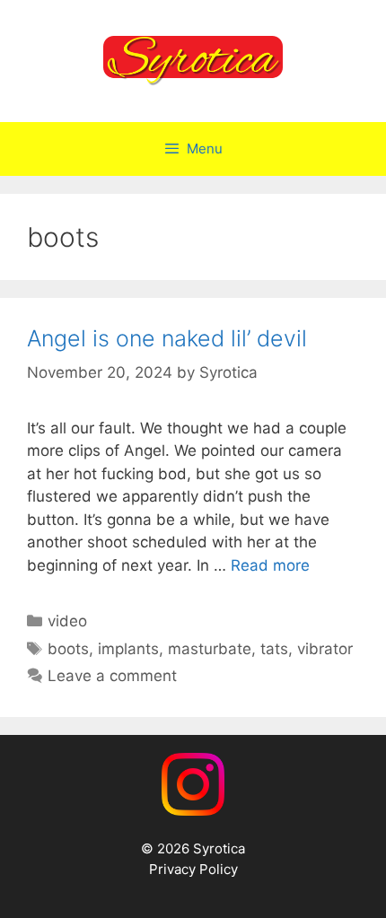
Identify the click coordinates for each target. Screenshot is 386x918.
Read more (270, 565)
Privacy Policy (193, 869)
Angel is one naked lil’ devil (167, 338)
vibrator (325, 649)
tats (274, 649)
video (67, 621)
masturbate (209, 649)
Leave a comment (112, 676)
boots (68, 649)
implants (128, 649)
